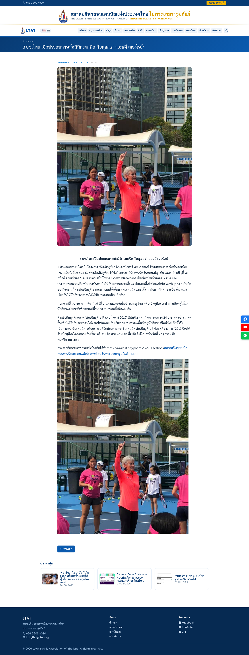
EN (48, 30)
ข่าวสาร (118, 30)
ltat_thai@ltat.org (37, 637)
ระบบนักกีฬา (215, 2)
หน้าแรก (82, 30)
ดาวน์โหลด (191, 30)
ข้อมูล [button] (109, 30)
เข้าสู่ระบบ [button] (164, 30)
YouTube (187, 627)
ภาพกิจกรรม (177, 30)
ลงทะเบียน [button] (151, 30)
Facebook (188, 622)
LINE (184, 632)
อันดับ (140, 30)
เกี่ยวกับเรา (115, 636)
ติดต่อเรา (216, 30)
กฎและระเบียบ (96, 30)
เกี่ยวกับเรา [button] (204, 30)
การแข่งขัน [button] (129, 30)
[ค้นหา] (226, 30)
